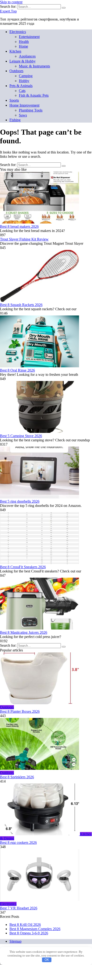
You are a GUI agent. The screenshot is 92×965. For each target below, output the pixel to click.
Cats (22, 91)
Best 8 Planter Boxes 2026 (20, 711)
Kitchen (15, 51)
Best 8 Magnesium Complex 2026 (34, 929)
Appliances (27, 56)
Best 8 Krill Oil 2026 (25, 925)
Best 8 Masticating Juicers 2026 (23, 632)
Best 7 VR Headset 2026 (18, 908)
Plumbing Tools (30, 110)
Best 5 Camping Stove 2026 (21, 436)
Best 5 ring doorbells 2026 (19, 501)
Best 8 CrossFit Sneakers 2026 (23, 567)
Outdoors (16, 71)
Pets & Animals (21, 86)
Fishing (15, 120)
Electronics (17, 32)
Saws (23, 115)
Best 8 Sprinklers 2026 (17, 777)
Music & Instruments (34, 66)
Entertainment (29, 37)
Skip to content (11, 2)
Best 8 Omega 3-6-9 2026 (28, 933)
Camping (26, 76)
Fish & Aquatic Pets (34, 95)
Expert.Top (8, 11)
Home (23, 46)
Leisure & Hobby (22, 61)
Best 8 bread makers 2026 (19, 226)
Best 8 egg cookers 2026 (18, 843)
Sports (14, 100)
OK (47, 959)
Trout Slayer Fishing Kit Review (24, 239)
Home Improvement (24, 105)
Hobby (24, 81)
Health (24, 42)
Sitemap (15, 941)
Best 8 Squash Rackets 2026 (21, 305)
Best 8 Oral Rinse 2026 (17, 370)
